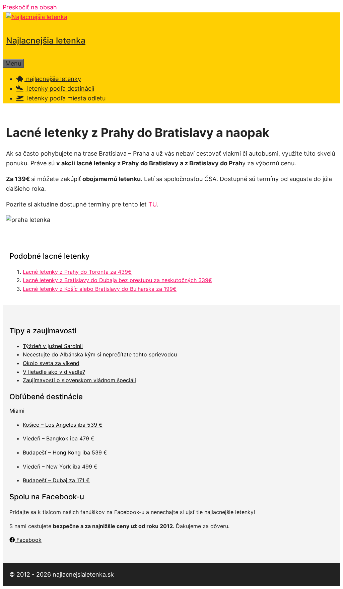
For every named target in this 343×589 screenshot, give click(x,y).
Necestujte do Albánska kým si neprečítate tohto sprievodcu (100, 354)
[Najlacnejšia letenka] (36, 16)
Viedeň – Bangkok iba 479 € (58, 438)
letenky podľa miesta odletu (65, 98)
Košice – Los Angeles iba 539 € (62, 424)
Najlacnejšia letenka (45, 40)
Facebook (28, 539)
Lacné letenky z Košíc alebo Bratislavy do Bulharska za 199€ (100, 288)
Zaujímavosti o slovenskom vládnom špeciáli (79, 380)
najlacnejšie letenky (52, 78)
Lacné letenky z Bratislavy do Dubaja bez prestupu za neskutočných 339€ (117, 280)
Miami (16, 410)
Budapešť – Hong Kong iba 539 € (65, 452)
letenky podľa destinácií (59, 88)
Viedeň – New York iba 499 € (60, 466)
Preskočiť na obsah (30, 7)
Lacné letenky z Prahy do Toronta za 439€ (77, 271)
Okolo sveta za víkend (51, 363)
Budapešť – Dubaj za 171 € (56, 480)
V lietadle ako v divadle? (54, 371)
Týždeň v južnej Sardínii (53, 346)
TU (152, 204)
